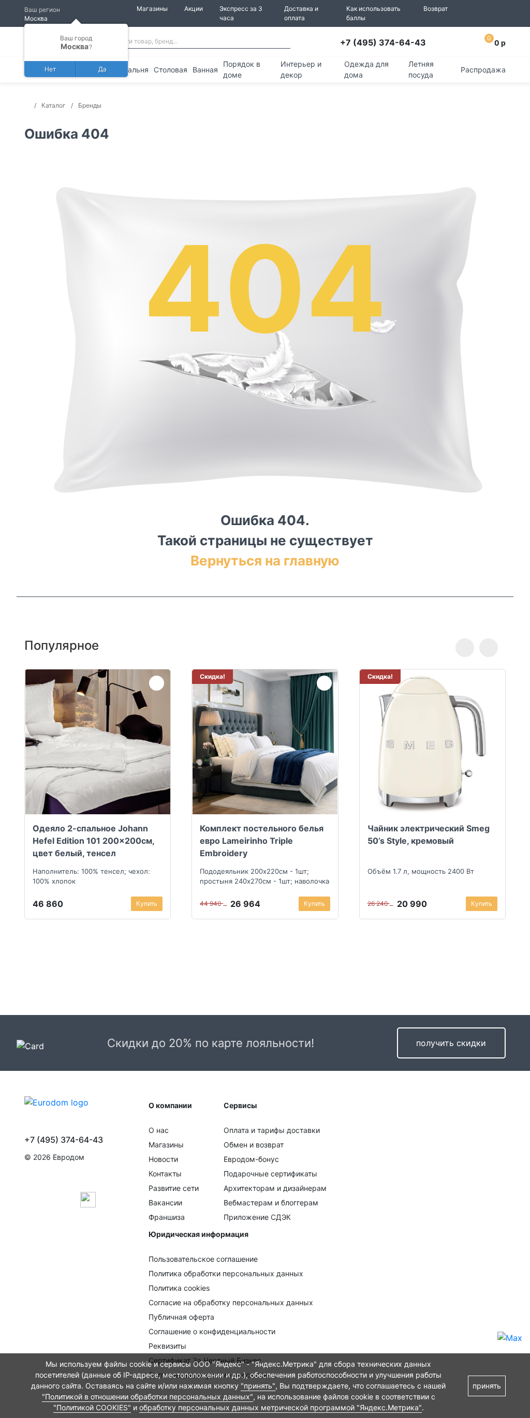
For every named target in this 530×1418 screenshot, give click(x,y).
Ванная (205, 69)
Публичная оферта (181, 1316)
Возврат (435, 8)
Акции (193, 8)
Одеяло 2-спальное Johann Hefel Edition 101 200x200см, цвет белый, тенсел (93, 840)
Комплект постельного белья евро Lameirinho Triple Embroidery (261, 840)
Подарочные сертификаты (270, 1173)
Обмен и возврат (254, 1144)
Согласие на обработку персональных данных (231, 1302)
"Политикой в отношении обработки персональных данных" (147, 1396)
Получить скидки (451, 1043)
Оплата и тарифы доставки (272, 1130)
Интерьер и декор (301, 69)
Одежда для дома (366, 69)
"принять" (258, 1385)
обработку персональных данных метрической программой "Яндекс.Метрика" (280, 1407)
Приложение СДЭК (257, 1217)
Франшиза (167, 1217)
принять (487, 1385)
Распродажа (483, 69)
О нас (159, 1130)
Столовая (170, 69)
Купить (146, 903)
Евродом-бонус (251, 1159)
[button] (464, 647)
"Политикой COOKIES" (92, 1407)
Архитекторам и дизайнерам (275, 1188)
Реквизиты (167, 1345)
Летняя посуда (421, 69)
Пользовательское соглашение (203, 1259)
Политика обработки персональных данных (226, 1273)
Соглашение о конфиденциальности (212, 1331)
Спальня (134, 69)
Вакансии (165, 1202)
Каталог (53, 105)
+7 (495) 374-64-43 (383, 42)
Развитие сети (174, 1188)
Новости (163, 1159)
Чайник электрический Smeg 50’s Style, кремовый (428, 834)
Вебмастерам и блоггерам (271, 1202)
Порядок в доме (241, 69)
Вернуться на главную (265, 561)
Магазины (152, 8)
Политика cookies (179, 1287)
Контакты (165, 1173)
